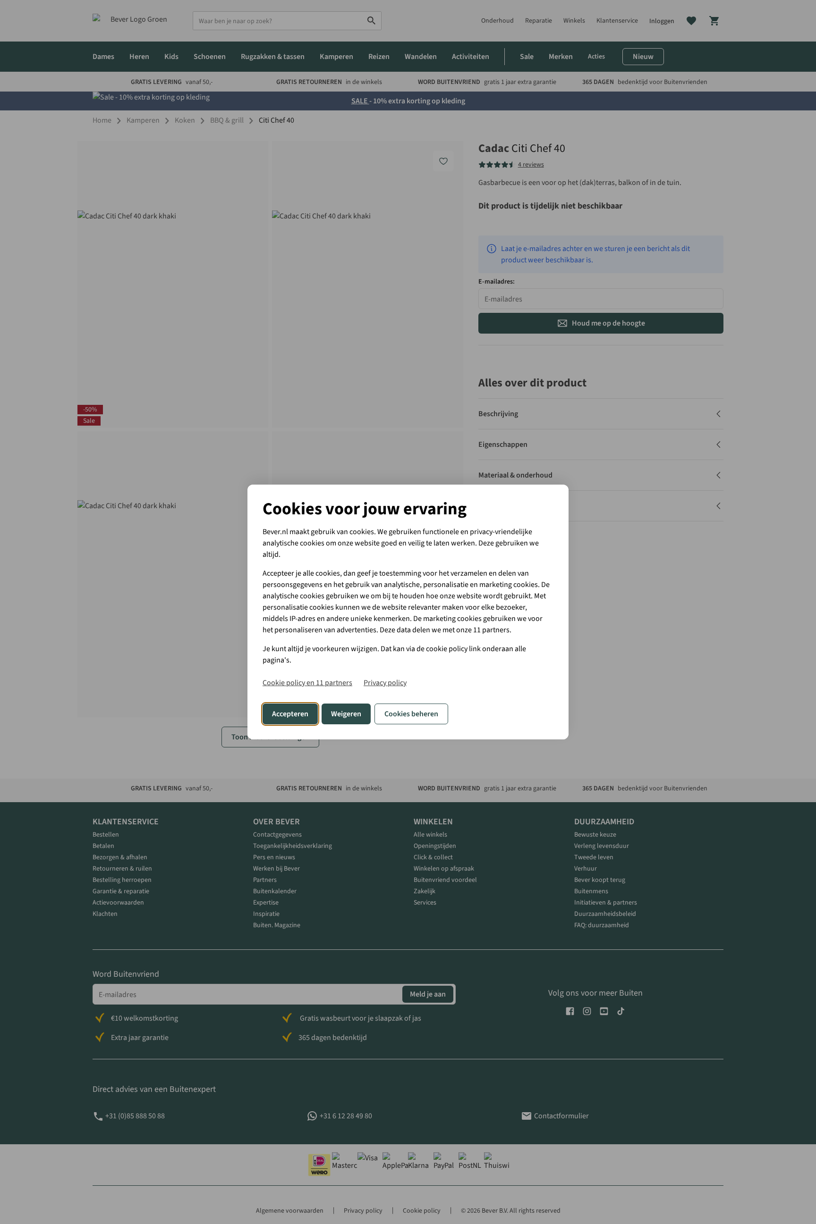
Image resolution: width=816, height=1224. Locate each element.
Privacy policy (385, 683)
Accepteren (290, 714)
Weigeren (346, 714)
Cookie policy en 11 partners (307, 683)
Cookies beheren (411, 714)
